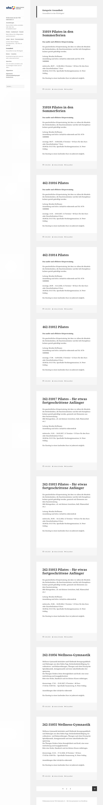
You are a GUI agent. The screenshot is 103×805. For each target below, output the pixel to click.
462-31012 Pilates (55, 327)
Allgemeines (9, 70)
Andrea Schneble (58, 89)
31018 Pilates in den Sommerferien (57, 109)
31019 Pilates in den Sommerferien (57, 33)
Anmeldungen (14, 26)
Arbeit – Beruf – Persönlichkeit (14, 42)
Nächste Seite (94, 788)
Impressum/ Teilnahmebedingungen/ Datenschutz (13, 75)
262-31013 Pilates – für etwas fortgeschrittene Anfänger (64, 571)
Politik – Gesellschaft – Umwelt (14, 34)
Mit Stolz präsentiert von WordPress (77, 801)
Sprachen (14, 64)
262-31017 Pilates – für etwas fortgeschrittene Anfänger (64, 401)
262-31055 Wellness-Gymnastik (66, 724)
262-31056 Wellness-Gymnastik (66, 655)
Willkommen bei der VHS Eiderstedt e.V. (13, 18)
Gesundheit (14, 50)
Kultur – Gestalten (14, 56)
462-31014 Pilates (55, 255)
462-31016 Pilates (55, 183)
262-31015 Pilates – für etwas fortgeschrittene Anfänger (64, 486)
